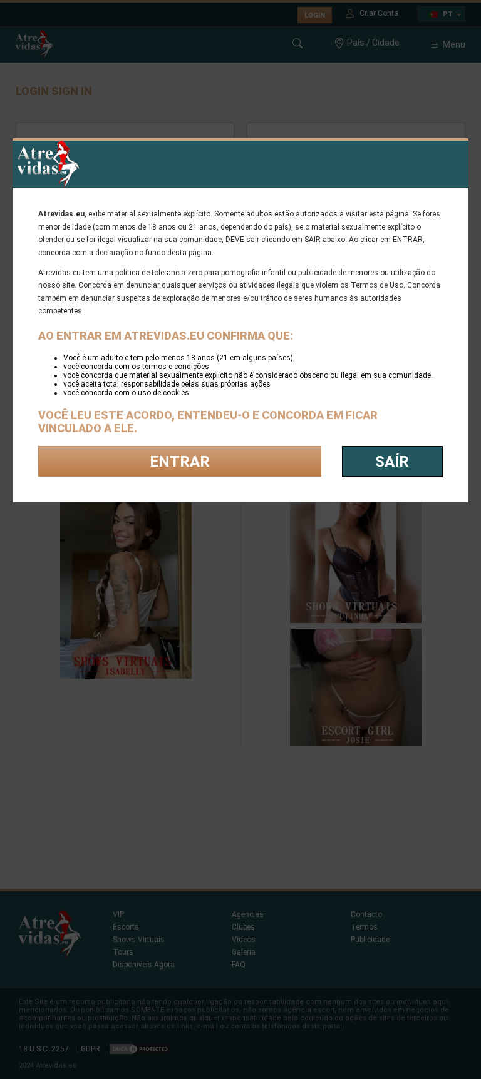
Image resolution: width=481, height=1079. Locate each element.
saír (392, 461)
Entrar (180, 461)
